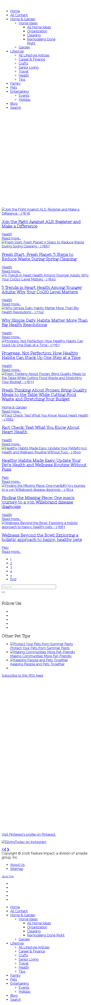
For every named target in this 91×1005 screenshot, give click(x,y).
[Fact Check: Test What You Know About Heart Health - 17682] (45, 419)
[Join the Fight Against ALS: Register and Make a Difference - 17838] (45, 213)
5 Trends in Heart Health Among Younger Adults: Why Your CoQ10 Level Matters (42, 289)
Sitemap (16, 869)
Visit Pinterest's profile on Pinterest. (29, 834)
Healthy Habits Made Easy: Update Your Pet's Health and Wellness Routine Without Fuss (44, 465)
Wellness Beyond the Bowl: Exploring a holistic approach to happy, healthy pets (42, 537)
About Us (17, 865)
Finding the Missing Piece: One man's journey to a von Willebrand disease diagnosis (38, 502)
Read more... (11, 238)
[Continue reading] (41, 644)
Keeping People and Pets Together (37, 664)
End (13, 579)
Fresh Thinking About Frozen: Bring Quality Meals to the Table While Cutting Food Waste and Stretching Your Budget (44, 394)
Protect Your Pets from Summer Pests (40, 648)
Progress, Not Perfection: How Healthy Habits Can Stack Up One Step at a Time (41, 355)
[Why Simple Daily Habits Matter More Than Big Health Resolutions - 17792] (45, 312)
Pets (5, 478)
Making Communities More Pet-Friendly (41, 656)
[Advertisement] (45, 158)
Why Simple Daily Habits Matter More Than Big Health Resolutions (45, 322)
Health (7, 234)
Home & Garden (14, 407)
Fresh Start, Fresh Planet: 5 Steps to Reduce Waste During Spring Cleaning (39, 256)
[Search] (3, 592)
